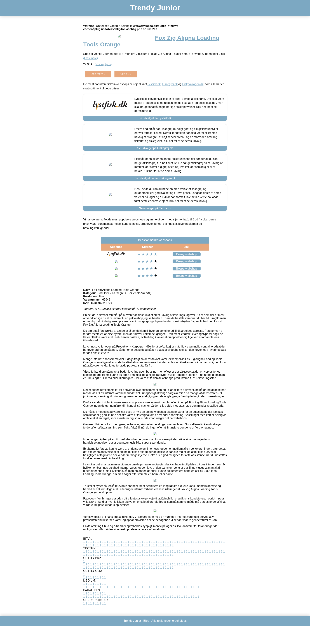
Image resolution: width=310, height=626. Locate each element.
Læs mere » (97, 73)
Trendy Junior (155, 8)
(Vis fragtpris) (103, 64)
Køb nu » (125, 73)
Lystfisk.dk (154, 84)
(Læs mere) (90, 58)
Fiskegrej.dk (170, 84)
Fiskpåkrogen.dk (192, 84)
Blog (146, 620)
